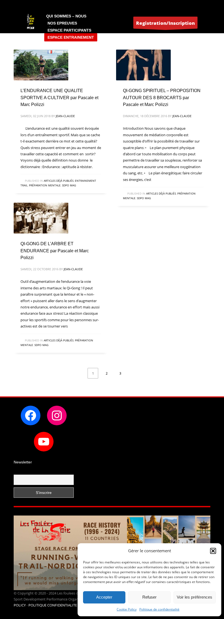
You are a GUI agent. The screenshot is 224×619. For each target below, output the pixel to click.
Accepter (104, 597)
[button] (213, 551)
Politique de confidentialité (159, 609)
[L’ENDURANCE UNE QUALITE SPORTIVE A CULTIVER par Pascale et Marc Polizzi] (41, 65)
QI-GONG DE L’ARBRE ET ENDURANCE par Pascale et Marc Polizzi (54, 250)
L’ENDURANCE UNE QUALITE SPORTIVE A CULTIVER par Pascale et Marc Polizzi (59, 97)
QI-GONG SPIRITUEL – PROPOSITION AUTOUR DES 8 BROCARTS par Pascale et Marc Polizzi (162, 97)
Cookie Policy (127, 609)
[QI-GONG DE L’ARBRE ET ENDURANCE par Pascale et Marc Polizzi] (41, 218)
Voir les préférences (194, 597)
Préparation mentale (45, 185)
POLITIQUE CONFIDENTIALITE (52, 605)
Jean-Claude (65, 116)
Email (19, 471)
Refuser (149, 597)
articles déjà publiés (58, 181)
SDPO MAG (69, 185)
